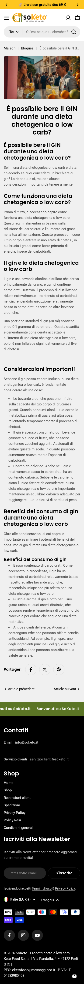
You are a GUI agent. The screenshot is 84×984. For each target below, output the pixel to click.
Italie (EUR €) (20, 899)
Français (47, 900)
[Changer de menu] (6, 18)
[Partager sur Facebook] (30, 669)
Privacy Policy (65, 888)
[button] (6, 4)
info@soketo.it (26, 742)
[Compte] (68, 18)
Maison (9, 48)
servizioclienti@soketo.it (49, 759)
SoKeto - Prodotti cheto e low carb (43, 953)
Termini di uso (42, 888)
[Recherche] (74, 32)
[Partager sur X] (44, 669)
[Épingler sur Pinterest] (58, 669)
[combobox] (42, 31)
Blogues (27, 48)
